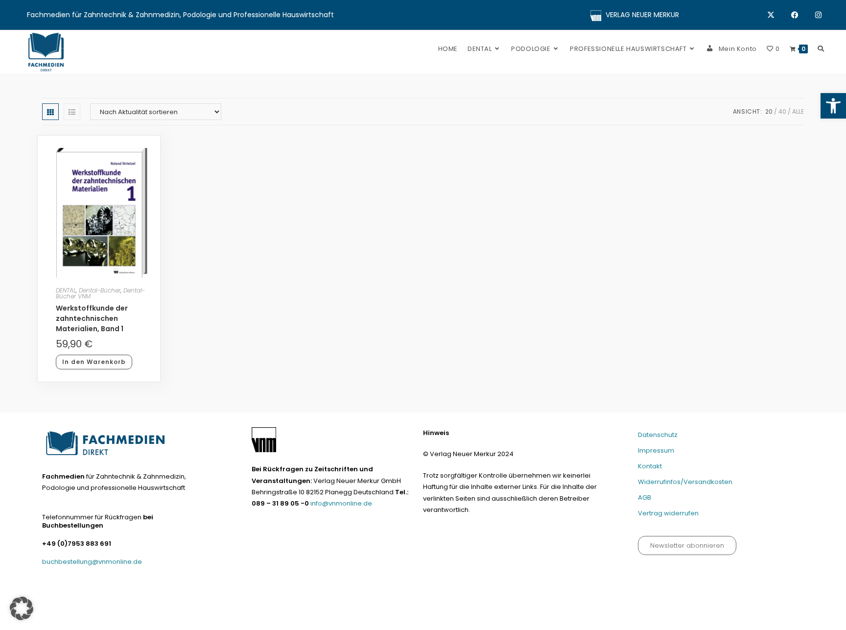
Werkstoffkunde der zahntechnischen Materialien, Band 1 (92, 318)
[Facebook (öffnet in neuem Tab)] (803, 15)
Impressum (656, 450)
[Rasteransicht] (50, 111)
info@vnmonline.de (341, 503)
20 (769, 111)
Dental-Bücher (99, 290)
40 (782, 111)
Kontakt (650, 466)
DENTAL (66, 290)
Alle (798, 111)
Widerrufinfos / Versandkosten (678, 618)
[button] (833, 106)
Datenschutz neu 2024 (524, 618)
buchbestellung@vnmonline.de (92, 561)
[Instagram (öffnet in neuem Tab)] (818, 15)
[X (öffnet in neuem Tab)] (779, 15)
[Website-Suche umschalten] (821, 48)
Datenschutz (658, 434)
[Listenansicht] (72, 111)
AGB (644, 497)
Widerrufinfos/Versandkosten (685, 481)
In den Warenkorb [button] (94, 362)
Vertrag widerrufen (668, 513)
